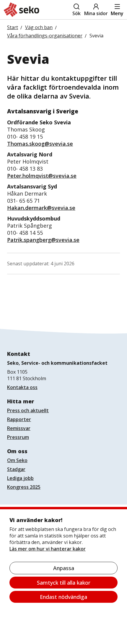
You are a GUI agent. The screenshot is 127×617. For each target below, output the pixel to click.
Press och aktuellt (28, 410)
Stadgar (16, 469)
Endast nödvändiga (63, 596)
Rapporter (19, 419)
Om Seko (17, 460)
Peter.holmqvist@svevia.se (41, 175)
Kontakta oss (22, 387)
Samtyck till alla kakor (63, 582)
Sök (76, 13)
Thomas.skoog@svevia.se (40, 143)
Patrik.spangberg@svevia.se (43, 239)
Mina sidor (96, 13)
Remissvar (18, 428)
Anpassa (63, 568)
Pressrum (18, 437)
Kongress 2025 (23, 487)
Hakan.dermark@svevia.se (41, 207)
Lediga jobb (20, 478)
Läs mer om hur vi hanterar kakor (47, 548)
